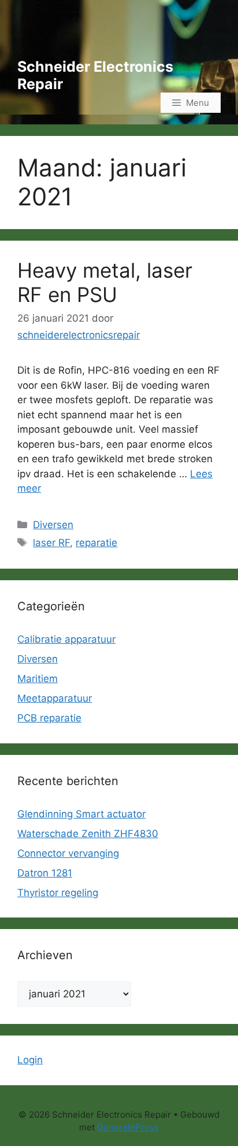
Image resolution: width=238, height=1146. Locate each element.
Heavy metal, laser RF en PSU (104, 282)
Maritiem (37, 678)
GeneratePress (128, 1127)
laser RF (51, 542)
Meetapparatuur (54, 698)
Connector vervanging (68, 853)
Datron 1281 (44, 873)
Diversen (53, 524)
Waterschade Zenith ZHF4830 (87, 833)
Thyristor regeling (57, 892)
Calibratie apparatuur (66, 639)
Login (30, 1060)
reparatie (96, 542)
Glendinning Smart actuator (81, 814)
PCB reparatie (49, 718)
